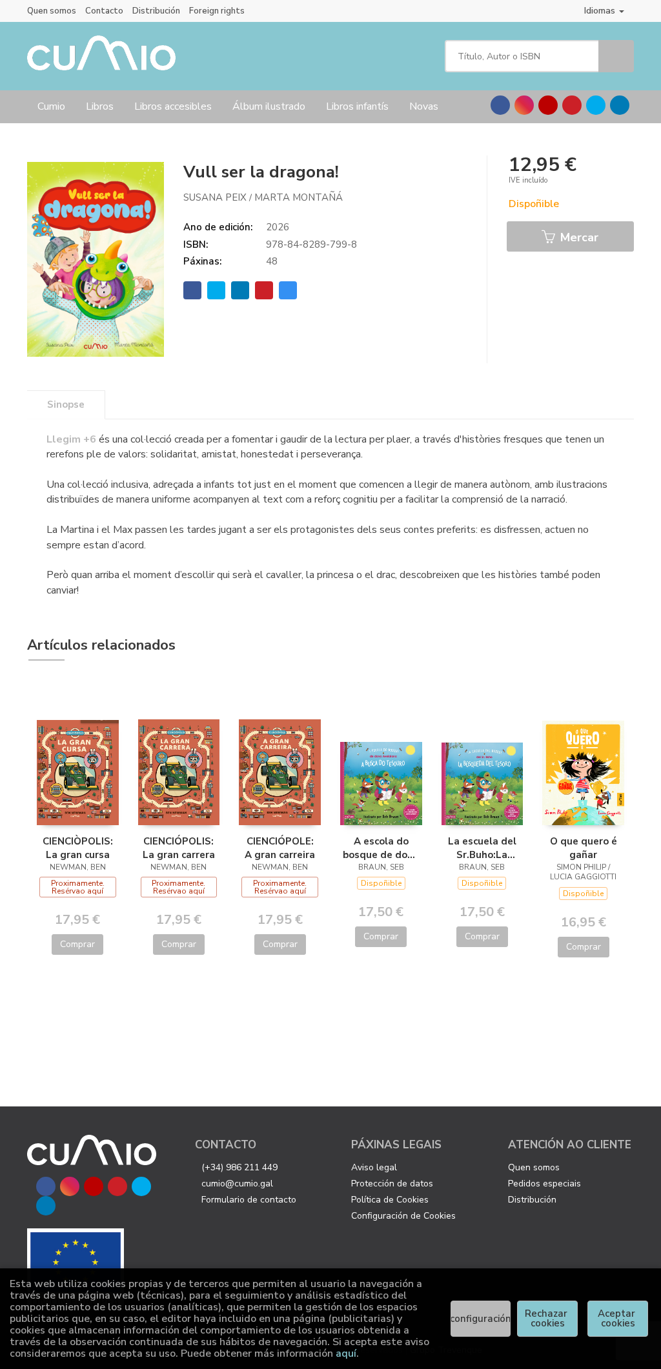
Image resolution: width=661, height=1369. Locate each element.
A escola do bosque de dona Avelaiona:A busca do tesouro (381, 848)
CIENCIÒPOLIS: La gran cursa (78, 848)
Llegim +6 (71, 439)
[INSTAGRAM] (524, 105)
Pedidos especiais (544, 1183)
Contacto (104, 11)
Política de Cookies (390, 1200)
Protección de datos (392, 1183)
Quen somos (51, 11)
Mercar (577, 237)
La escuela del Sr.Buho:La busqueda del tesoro (482, 848)
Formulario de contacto (248, 1200)
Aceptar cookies (618, 1318)
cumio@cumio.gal (237, 1183)
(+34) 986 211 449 (239, 1167)
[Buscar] (616, 56)
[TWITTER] (595, 105)
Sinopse (66, 404)
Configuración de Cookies (403, 1216)
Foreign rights (217, 11)
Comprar (77, 944)
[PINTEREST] (572, 105)
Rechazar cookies (547, 1318)
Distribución (156, 11)
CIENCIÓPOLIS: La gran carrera (179, 848)
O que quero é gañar (583, 848)
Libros (100, 106)
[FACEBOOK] (500, 105)
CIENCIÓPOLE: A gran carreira (280, 848)
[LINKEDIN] (619, 105)
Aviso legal (374, 1167)
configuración (481, 1318)
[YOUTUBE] (548, 105)
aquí (346, 1353)
